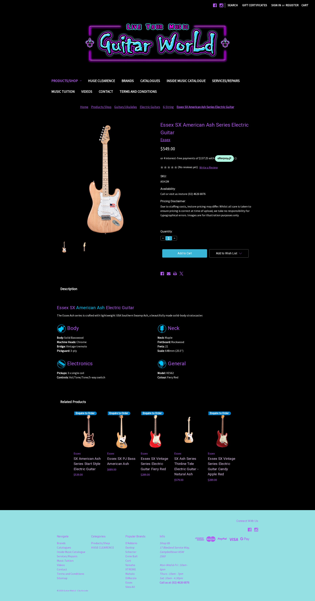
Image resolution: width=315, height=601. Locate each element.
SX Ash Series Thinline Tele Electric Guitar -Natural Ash (186, 466)
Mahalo (130, 573)
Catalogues (150, 81)
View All (130, 587)
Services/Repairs (226, 81)
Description (68, 289)
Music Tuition (63, 91)
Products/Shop (64, 81)
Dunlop (130, 547)
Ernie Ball (131, 556)
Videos (86, 91)
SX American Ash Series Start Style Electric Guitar (87, 464)
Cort (128, 560)
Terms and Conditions (138, 91)
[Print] (175, 274)
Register (292, 5)
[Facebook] (215, 5)
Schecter (130, 552)
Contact (106, 91)
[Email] (168, 274)
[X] (181, 274)
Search (233, 5)
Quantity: (166, 231)
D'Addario (131, 543)
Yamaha (130, 565)
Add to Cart (189, 433)
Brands (128, 81)
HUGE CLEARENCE (101, 81)
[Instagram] (221, 5)
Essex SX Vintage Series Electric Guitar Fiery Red (154, 464)
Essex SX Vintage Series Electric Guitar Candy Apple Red (221, 466)
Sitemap (62, 578)
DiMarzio (131, 578)
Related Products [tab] (73, 402)
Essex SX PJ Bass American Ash (121, 461)
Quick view (155, 430)
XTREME (130, 569)
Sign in (276, 5)
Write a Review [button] (208, 167)
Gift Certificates (254, 5)
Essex (128, 582)
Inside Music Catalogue (186, 81)
